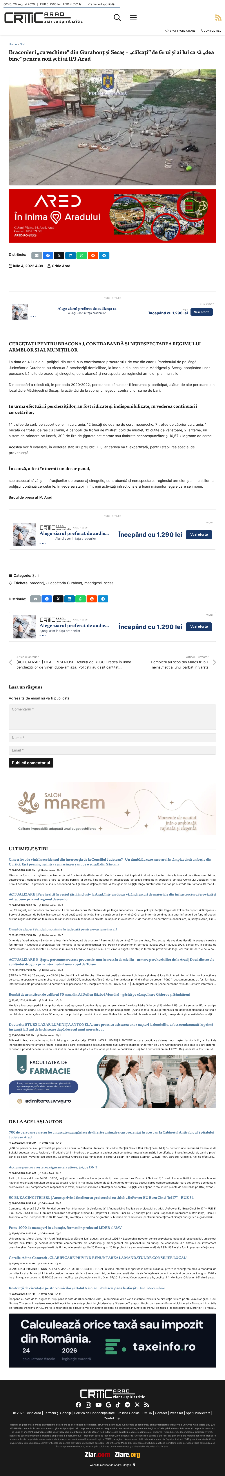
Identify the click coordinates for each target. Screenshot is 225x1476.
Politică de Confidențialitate (94, 1413)
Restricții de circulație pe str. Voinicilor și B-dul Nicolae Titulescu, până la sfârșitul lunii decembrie (87, 1288)
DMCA (147, 1413)
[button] (117, 17)
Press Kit (176, 1413)
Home (13, 44)
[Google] (108, 1405)
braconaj (37, 583)
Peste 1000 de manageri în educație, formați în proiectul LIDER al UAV (65, 1228)
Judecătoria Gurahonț (64, 583)
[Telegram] (127, 1405)
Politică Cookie (129, 1413)
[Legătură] (218, 17)
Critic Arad (61, 266)
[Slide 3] (35, 316)
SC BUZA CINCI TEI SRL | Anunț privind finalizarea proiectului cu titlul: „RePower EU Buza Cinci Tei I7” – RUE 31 (101, 1198)
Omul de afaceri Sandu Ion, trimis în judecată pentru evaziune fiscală (63, 929)
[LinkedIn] (134, 1465)
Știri (22, 44)
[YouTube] (98, 1405)
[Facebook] (78, 1405)
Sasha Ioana (48, 870)
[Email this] (36, 255)
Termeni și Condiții (57, 1413)
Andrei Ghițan (122, 1465)
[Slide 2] (33, 316)
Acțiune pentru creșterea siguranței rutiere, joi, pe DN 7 (53, 1167)
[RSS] (146, 1405)
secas (108, 583)
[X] (137, 1405)
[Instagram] (88, 1405)
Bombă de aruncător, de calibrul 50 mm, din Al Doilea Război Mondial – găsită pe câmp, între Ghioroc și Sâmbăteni (99, 995)
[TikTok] (118, 1405)
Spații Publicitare (198, 1413)
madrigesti (93, 583)
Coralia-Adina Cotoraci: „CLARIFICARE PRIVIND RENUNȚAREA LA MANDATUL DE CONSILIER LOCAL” (98, 1258)
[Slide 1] (31, 316)
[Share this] (48, 255)
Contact (161, 1413)
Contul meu (112, 1418)
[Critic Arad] (43, 18)
